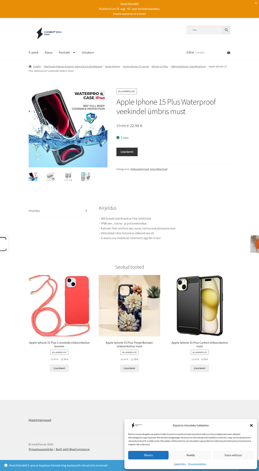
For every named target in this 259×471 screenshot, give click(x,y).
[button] (251, 425)
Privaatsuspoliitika (197, 463)
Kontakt (64, 52)
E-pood (33, 52)
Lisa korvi (127, 152)
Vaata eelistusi (233, 455)
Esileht (37, 66)
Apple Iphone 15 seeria (136, 66)
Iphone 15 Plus (160, 66)
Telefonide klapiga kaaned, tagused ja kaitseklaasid (73, 66)
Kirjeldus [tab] (34, 211)
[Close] (256, 3)
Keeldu (191, 455)
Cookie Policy (180, 463)
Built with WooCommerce (72, 449)
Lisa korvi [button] (59, 368)
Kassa (48, 52)
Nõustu (148, 455)
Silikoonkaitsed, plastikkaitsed (188, 66)
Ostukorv (88, 52)
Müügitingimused (40, 420)
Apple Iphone (112, 66)
